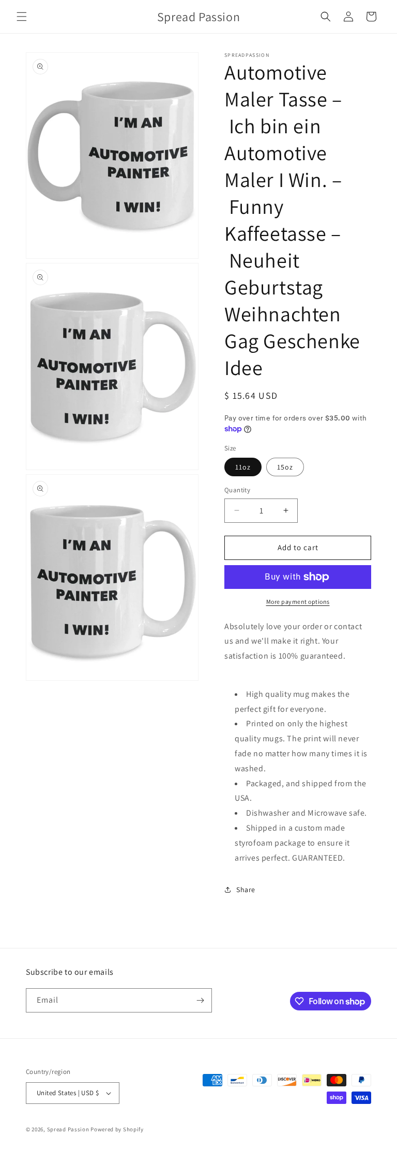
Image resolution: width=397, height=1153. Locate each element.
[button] (21, 16)
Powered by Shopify (117, 1129)
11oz (243, 467)
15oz (285, 467)
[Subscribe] (200, 1000)
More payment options (298, 601)
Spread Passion (68, 1129)
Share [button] (245, 889)
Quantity (237, 490)
